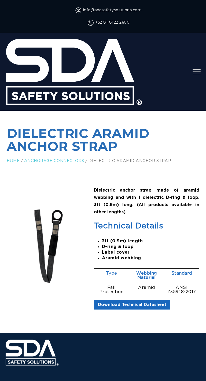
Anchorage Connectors (54, 161)
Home (13, 161)
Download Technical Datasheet (132, 305)
